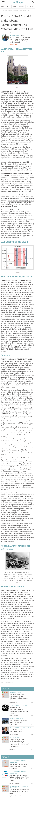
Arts (2, 6)
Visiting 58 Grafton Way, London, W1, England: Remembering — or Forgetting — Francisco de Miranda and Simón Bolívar (19, 742)
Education (30, 6)
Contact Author (14, 44)
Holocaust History (16, 692)
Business (21, 6)
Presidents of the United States (20, 727)
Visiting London (15, 737)
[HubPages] (17, 2)
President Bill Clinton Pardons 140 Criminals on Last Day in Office (19, 791)
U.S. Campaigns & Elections (18, 705)
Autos (8, 6)
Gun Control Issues (16, 718)
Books (14, 6)
